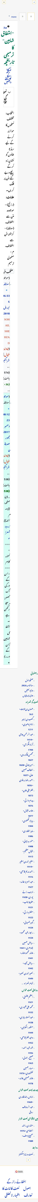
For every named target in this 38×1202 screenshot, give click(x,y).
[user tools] (4, 2)
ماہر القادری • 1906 (27, 833)
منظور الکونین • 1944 (26, 1029)
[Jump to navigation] (34, 2)
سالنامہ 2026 (27, 685)
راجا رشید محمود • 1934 (26, 934)
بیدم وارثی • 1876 (28, 802)
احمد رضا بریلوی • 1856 (26, 782)
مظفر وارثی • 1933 (28, 914)
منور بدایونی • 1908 (28, 843)
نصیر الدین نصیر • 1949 (26, 975)
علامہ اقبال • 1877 (28, 812)
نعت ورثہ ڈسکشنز (26, 1154)
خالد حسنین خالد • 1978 (26, 1080)
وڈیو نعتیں (29, 690)
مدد (5, 26)
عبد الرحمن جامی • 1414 (26, 736)
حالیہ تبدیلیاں (28, 695)
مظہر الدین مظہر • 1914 (26, 863)
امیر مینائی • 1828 (26, 764)
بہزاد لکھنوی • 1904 (27, 823)
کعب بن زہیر (27, 718)
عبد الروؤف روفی (27, 1109)
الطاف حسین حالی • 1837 (27, 772)
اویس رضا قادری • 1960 (26, 1099)
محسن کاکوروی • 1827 (26, 756)
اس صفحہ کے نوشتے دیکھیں (7, 74)
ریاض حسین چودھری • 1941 (26, 944)
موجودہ (5, 396)
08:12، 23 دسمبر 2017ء (6, 422)
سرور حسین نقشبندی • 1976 (26, 1070)
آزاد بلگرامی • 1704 (28, 746)
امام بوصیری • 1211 (27, 726)
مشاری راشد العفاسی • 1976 (26, 1127)
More (13, 16)
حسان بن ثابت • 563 (26, 711)
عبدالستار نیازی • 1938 (26, 1019)
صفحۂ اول (29, 680)
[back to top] (28, 1160)
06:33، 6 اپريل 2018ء (6, 304)
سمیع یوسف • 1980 (27, 1137)
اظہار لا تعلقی (12, 1194)
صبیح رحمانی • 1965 (27, 1060)
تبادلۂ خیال (7, 351)
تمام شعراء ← (27, 983)
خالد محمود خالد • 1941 (26, 955)
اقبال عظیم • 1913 (28, 853)
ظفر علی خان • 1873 (27, 792)
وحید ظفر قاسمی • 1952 (26, 1039)
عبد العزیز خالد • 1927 (26, 884)
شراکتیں (6, 360)
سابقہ (6, 283)
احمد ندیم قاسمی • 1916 (26, 873)
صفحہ (31, 16)
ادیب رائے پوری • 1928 (27, 894)
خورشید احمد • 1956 (27, 1049)
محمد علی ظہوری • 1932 (26, 1009)
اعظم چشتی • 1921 (27, 999)
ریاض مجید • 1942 (28, 965)
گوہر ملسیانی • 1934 (28, 924)
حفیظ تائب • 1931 (28, 904)
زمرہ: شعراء (7, 531)
